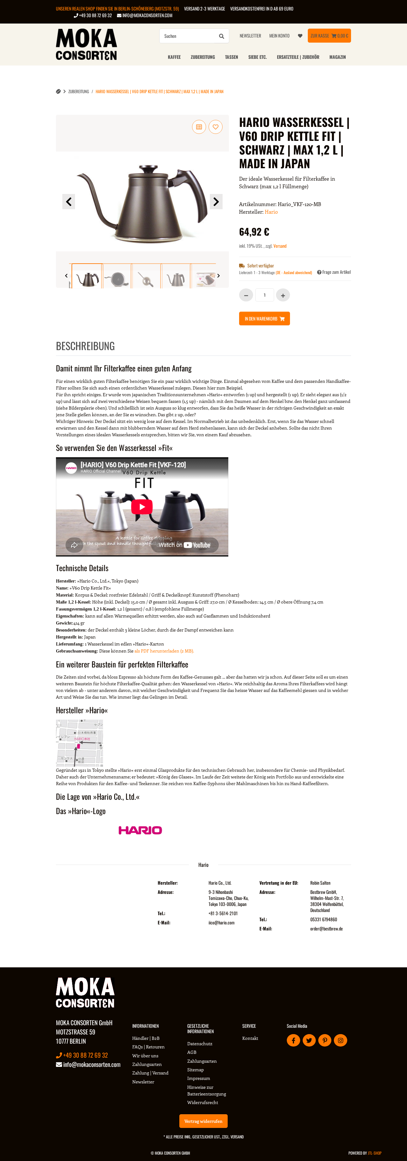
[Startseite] (58, 91)
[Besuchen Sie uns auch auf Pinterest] (324, 1040)
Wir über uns (145, 1056)
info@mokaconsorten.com (146, 15)
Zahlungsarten (147, 1064)
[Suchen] (221, 36)
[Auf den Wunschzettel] (216, 127)
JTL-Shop (375, 1153)
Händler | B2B (146, 1038)
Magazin (337, 56)
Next (216, 201)
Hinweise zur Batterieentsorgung (206, 1090)
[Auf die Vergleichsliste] (199, 127)
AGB (192, 1052)
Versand (279, 245)
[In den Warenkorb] (61, 111)
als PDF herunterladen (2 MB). (164, 651)
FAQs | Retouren (148, 1047)
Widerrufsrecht (202, 1102)
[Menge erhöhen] (283, 294)
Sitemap (195, 1070)
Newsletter (250, 35)
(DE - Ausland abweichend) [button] (294, 272)
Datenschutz (199, 1043)
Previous (68, 201)
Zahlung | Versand (150, 1073)
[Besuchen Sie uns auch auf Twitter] (309, 1040)
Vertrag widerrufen (203, 1121)
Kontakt (250, 1038)
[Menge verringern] (246, 294)
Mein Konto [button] (279, 35)
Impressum (198, 1078)
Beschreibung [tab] (85, 345)
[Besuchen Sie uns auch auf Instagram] (340, 1040)
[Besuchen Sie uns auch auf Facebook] (293, 1040)
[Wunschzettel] (300, 36)
